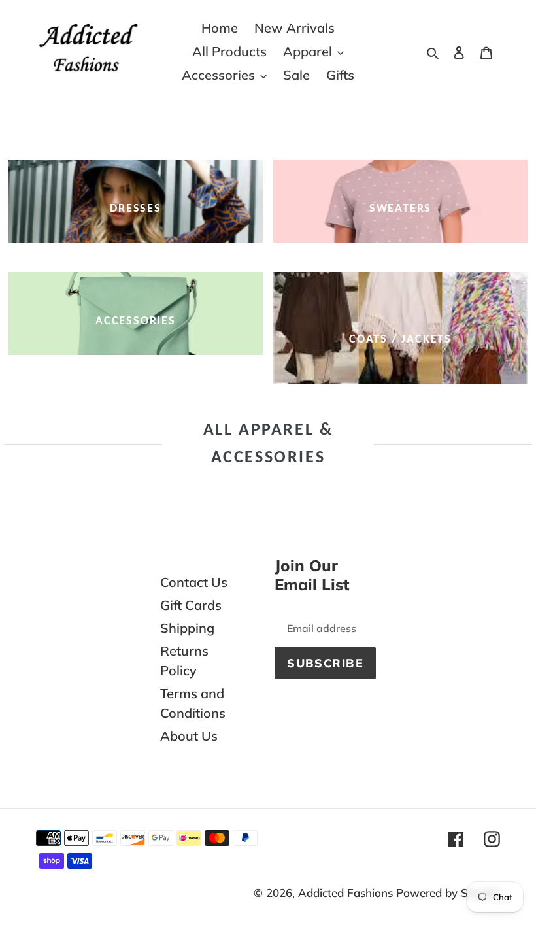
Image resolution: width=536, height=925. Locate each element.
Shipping (187, 628)
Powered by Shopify (448, 893)
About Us (189, 736)
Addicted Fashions (345, 893)
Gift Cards (191, 605)
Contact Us (193, 582)
